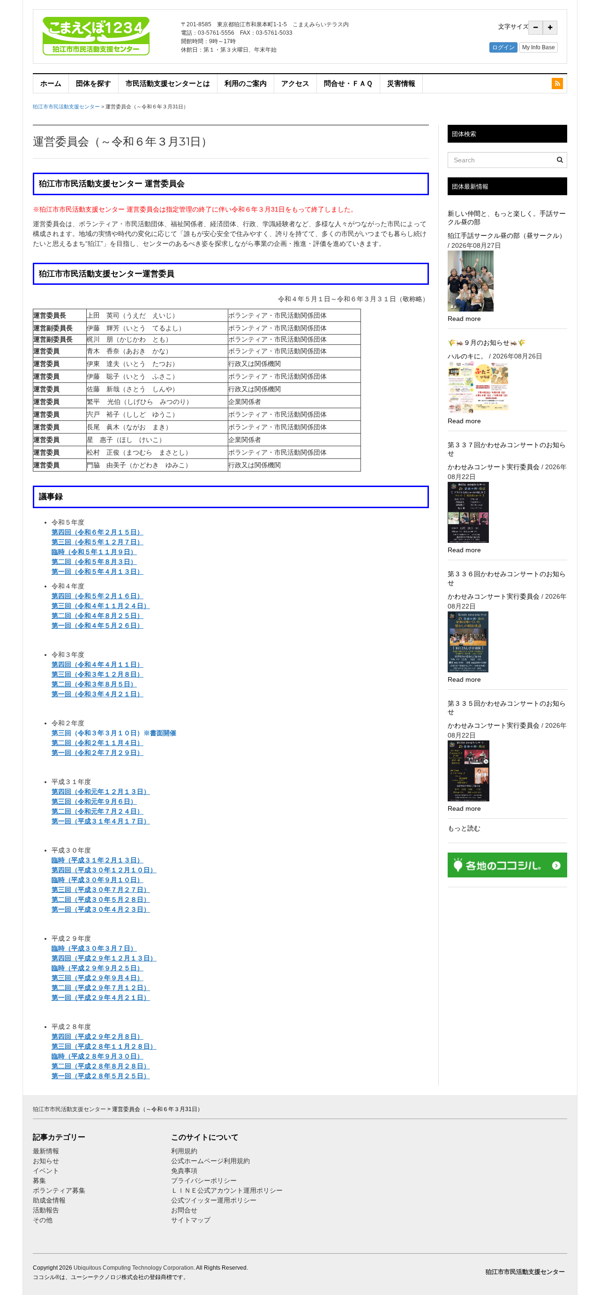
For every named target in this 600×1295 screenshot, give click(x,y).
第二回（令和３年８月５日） (94, 684)
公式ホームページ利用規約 (210, 1161)
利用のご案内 (246, 83)
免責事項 (184, 1170)
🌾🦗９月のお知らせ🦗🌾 (486, 342)
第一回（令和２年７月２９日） (97, 752)
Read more (464, 318)
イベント (46, 1170)
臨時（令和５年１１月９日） (94, 552)
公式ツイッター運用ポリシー (213, 1200)
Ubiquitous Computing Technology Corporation (134, 1268)
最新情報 (46, 1151)
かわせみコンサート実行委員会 (494, 467)
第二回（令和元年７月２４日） (97, 811)
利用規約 (184, 1151)
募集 (39, 1180)
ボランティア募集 (59, 1190)
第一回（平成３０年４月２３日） (101, 909)
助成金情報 (49, 1200)
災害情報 (401, 83)
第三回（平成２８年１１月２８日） (104, 1046)
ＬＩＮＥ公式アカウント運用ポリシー (227, 1190)
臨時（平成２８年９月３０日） (97, 1056)
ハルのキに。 (467, 356)
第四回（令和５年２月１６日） (97, 596)
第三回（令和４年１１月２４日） (101, 605)
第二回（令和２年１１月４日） (97, 743)
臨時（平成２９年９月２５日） (97, 968)
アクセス (295, 83)
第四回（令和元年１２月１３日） (101, 791)
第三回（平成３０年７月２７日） (101, 889)
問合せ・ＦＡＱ (348, 83)
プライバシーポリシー (205, 1180)
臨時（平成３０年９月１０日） (97, 880)
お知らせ (46, 1161)
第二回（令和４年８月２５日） (97, 615)
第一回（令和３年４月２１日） (97, 694)
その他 (42, 1220)
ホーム (50, 83)
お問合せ (184, 1210)
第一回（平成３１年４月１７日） (101, 821)
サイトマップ (190, 1220)
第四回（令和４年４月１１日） (97, 664)
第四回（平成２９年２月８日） (97, 1036)
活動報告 (46, 1210)
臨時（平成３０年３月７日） (94, 948)
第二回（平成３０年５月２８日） (101, 899)
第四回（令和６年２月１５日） (97, 532)
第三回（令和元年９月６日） (94, 801)
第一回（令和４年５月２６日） (97, 625)
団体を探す (93, 83)
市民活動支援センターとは (168, 83)
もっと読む (464, 828)
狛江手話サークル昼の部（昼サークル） (507, 235)
